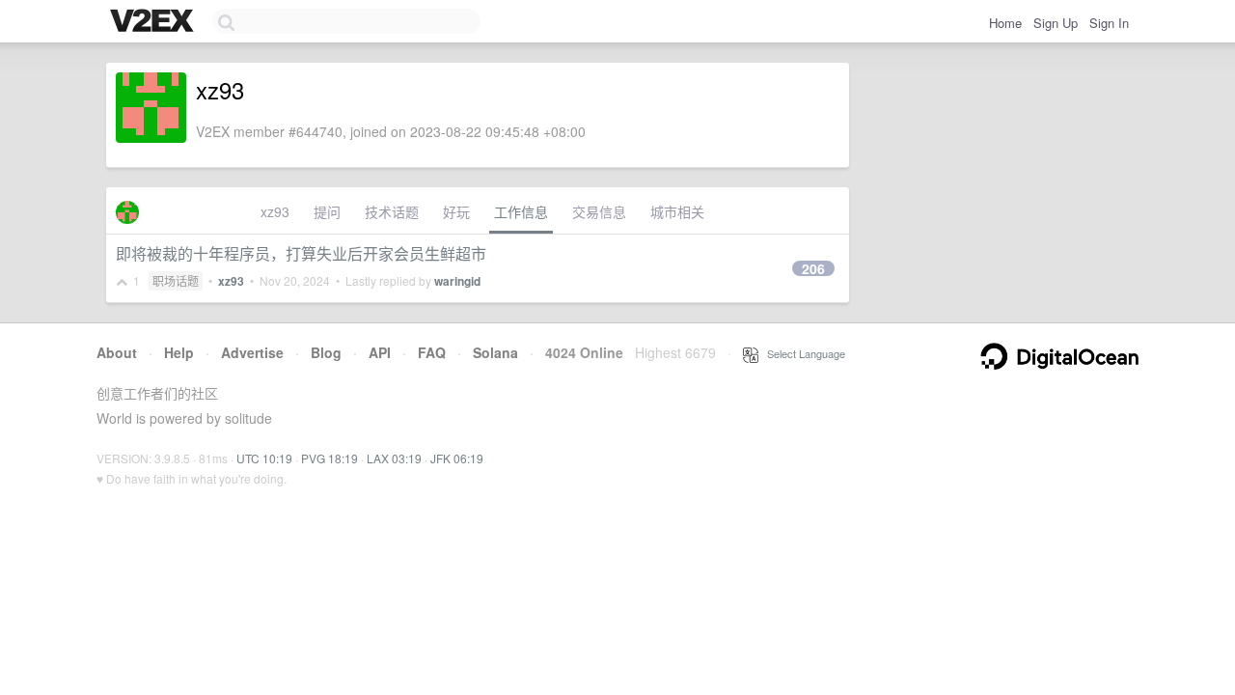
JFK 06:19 (456, 458)
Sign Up (1055, 23)
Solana (495, 352)
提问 (327, 211)
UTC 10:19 (264, 458)
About (116, 352)
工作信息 (521, 211)
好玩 (456, 211)
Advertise (252, 352)
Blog (326, 352)
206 (813, 268)
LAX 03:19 (394, 458)
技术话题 (392, 211)
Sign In (1109, 23)
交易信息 (599, 211)
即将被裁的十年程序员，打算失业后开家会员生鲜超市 (301, 253)
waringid (457, 281)
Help (179, 352)
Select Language (801, 353)
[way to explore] (154, 22)
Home (1005, 23)
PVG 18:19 (329, 458)
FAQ (432, 352)
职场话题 (175, 280)
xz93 (275, 211)
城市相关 (677, 211)
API (380, 352)
